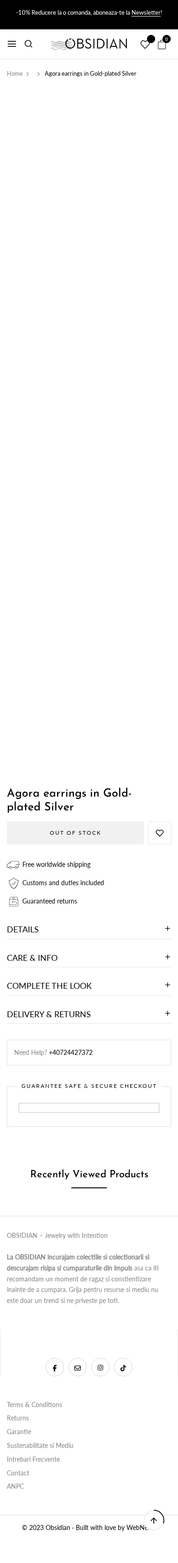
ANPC (15, 1486)
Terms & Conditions (34, 1404)
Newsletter (146, 12)
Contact (18, 1473)
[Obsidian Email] (77, 1367)
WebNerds (141, 1527)
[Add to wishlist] (159, 832)
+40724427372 (71, 1052)
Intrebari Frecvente (33, 1459)
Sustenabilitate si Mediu (40, 1445)
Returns (18, 1418)
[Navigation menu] (12, 44)
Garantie (19, 1432)
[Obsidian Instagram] (100, 1367)
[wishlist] (145, 44)
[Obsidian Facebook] (55, 1367)
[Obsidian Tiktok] (123, 1367)
